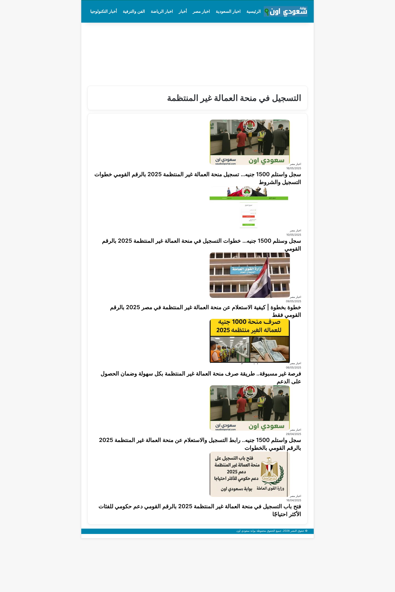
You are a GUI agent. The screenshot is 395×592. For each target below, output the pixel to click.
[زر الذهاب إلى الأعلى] (313, 536)
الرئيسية (253, 11)
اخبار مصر (201, 11)
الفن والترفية (134, 11)
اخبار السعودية (228, 11)
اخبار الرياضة (162, 11)
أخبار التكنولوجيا (103, 11)
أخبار (183, 11)
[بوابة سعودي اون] (286, 11)
